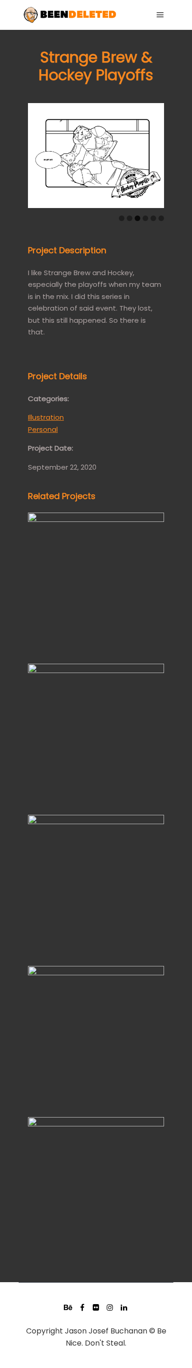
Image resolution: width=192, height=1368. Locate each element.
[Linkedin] (124, 1307)
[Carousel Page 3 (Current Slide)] (137, 218)
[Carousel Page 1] (121, 218)
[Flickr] (96, 1307)
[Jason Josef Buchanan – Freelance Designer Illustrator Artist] (70, 15)
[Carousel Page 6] (161, 218)
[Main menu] (160, 15)
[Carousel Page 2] (129, 218)
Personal (43, 429)
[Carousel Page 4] (145, 218)
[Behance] (68, 1307)
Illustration (46, 417)
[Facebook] (82, 1307)
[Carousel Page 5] (153, 218)
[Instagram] (110, 1307)
